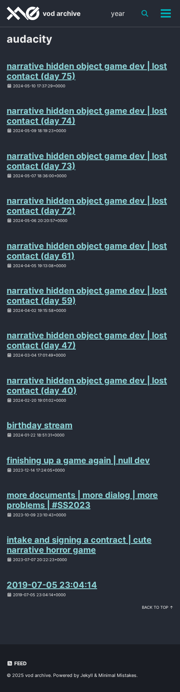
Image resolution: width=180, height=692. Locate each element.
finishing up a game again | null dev (78, 460)
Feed (20, 663)
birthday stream (39, 425)
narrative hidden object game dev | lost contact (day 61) (87, 251)
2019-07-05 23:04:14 (52, 585)
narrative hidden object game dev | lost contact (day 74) (87, 116)
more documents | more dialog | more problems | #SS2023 (82, 500)
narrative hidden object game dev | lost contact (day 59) (87, 296)
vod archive (62, 13)
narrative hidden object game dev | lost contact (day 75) (87, 71)
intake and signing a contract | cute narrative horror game (79, 545)
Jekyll (86, 675)
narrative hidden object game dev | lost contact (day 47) (87, 340)
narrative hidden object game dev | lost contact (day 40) (87, 385)
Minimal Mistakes (117, 675)
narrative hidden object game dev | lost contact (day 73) (87, 161)
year (118, 13)
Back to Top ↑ (157, 607)
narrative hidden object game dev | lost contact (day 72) (87, 206)
